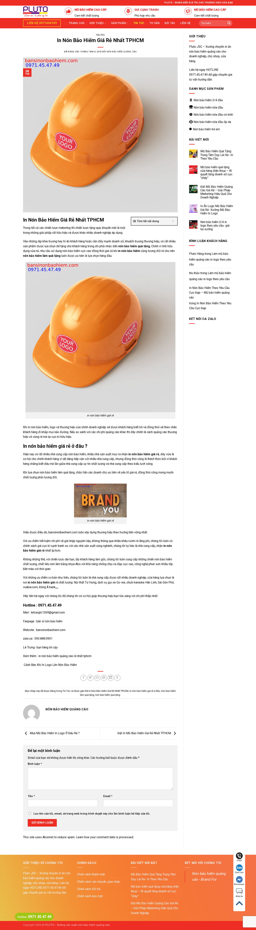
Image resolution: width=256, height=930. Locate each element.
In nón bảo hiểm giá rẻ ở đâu (144, 691)
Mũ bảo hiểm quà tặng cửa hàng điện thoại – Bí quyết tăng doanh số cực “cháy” (216, 172)
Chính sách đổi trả (88, 889)
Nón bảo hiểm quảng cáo (122, 51)
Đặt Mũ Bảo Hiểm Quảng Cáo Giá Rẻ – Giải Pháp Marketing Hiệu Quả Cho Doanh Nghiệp (216, 192)
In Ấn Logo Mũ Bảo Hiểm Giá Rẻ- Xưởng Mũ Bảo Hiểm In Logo (216, 209)
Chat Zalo (239, 872)
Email (107, 796)
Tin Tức (100, 35)
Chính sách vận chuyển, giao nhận (98, 881)
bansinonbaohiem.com (63, 532)
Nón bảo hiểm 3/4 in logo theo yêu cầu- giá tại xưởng (214, 225)
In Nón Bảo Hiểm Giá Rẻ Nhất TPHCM (108, 691)
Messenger (239, 884)
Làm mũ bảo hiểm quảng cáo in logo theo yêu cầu (210, 259)
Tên (31, 796)
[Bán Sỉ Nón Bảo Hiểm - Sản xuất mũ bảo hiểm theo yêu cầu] (41, 12)
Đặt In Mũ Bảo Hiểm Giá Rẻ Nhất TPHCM (145, 733)
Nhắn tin (239, 896)
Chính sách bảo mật (90, 896)
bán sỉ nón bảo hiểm (49, 621)
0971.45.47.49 (198, 74)
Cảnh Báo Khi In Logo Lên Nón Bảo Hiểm (50, 665)
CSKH (239, 860)
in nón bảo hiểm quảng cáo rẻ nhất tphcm (64, 656)
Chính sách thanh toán (91, 874)
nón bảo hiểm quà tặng (107, 694)
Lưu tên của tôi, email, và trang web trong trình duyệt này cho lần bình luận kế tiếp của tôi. (92, 813)
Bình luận (35, 764)
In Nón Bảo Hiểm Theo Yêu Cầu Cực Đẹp (210, 305)
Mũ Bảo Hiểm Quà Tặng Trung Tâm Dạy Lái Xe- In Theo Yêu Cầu (216, 154)
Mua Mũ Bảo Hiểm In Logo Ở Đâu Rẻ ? (54, 733)
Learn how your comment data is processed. (105, 837)
